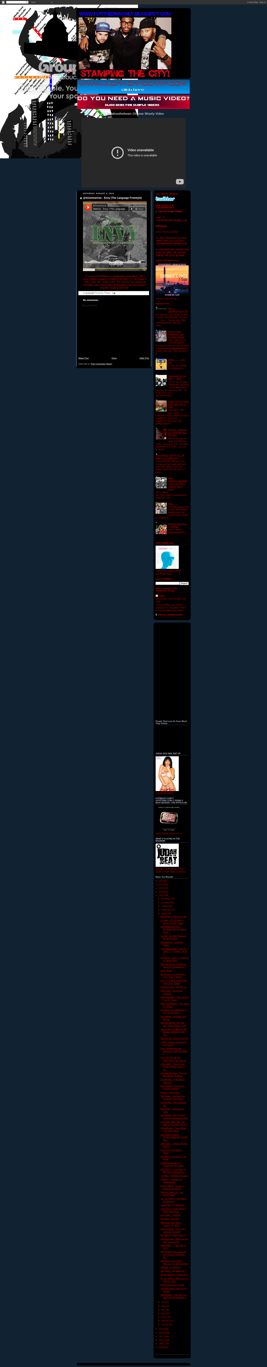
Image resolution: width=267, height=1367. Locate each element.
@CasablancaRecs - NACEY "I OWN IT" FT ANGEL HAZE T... (175, 951)
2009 (161, 1344)
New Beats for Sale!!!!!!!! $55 (174, 917)
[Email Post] (113, 293)
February (165, 1321)
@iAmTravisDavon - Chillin (173, 1285)
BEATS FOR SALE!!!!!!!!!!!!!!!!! (174, 1039)
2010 (161, 1340)
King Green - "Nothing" (171, 1215)
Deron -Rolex (166, 971)
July (163, 1302)
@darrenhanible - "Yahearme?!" (175, 1275)
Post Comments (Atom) (101, 364)
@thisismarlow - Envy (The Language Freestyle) (112, 197)
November (166, 902)
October (165, 906)
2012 (161, 1333)
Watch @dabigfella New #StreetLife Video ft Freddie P (174, 1051)
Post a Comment (89, 305)
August (164, 913)
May (163, 1310)
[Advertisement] (113, 333)
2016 (161, 888)
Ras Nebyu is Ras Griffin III (173, 1235)
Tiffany (162, 596)
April (163, 1313)
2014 (161, 895)
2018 (161, 881)
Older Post (144, 358)
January (165, 1324)
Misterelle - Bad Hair (170, 1219)
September (166, 910)
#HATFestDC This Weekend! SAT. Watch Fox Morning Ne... (173, 1254)
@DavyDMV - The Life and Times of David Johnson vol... (173, 1067)
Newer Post (83, 358)
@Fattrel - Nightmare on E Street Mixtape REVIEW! (177, 432)
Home (114, 358)
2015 (161, 892)
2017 (161, 885)
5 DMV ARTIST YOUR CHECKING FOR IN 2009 (178, 404)
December (166, 899)
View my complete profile (170, 615)
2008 (161, 1347)
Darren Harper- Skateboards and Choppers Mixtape (176, 334)
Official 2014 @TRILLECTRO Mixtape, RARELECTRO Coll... (174, 1032)
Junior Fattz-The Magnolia (172, 1205)
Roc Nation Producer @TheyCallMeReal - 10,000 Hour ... (174, 1137)
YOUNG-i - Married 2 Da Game (174, 1176)
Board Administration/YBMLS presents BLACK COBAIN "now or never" (177, 483)
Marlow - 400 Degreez (170, 1092)
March (164, 1317)
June (163, 1306)
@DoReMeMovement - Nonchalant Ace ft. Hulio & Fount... (173, 929)
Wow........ (172, 504)
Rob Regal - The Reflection (173, 1271)
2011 (161, 1336)
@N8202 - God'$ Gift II (171, 1267)
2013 (161, 1329)
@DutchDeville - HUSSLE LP (174, 987)
